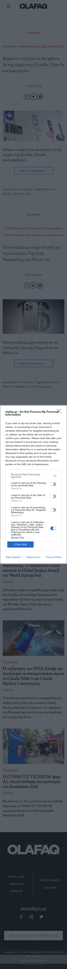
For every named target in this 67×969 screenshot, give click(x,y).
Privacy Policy (53, 557)
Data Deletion (13, 557)
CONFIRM (20, 544)
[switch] (53, 484)
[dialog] (33, 484)
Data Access (33, 557)
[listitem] (33, 475)
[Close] (60, 412)
